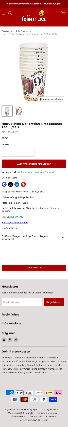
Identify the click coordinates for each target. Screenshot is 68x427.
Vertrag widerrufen (51, 409)
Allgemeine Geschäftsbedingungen (21, 409)
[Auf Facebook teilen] (4, 184)
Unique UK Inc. (14, 216)
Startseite (7, 31)
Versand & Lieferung (47, 413)
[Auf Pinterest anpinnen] (23, 184)
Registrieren (53, 302)
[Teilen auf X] (10, 184)
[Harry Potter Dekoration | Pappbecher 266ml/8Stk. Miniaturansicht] (7, 111)
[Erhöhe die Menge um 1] (30, 152)
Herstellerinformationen (15, 222)
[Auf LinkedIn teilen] (16, 184)
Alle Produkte (23, 31)
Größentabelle (9, 228)
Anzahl (5, 145)
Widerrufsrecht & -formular (20, 413)
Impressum (51, 416)
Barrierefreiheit (19, 416)
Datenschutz (36, 416)
